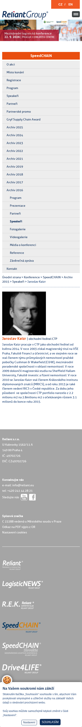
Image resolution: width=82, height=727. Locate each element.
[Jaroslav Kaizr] (27, 334)
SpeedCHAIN (41, 55)
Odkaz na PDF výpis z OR (18, 527)
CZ (60, 4)
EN (70, 4)
